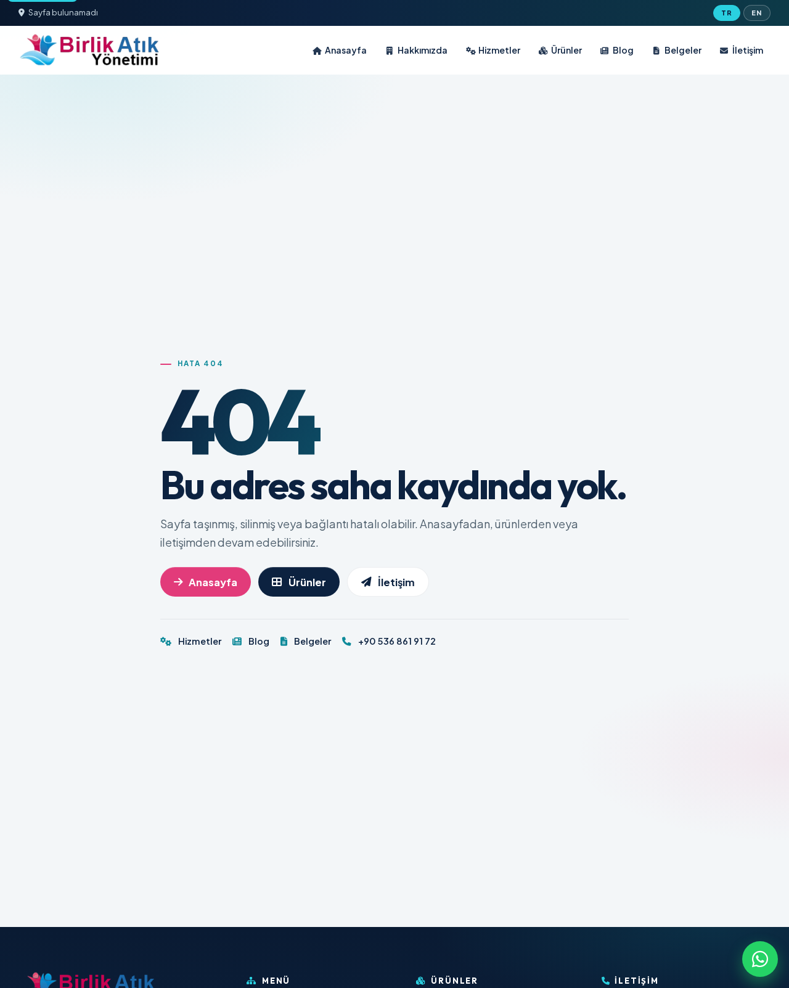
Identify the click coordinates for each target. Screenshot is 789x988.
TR (726, 13)
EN (756, 13)
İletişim (747, 49)
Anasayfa (346, 49)
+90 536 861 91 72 (396, 641)
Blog (623, 49)
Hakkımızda (423, 49)
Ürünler (566, 49)
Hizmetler (499, 49)
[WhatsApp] (760, 959)
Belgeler (682, 49)
